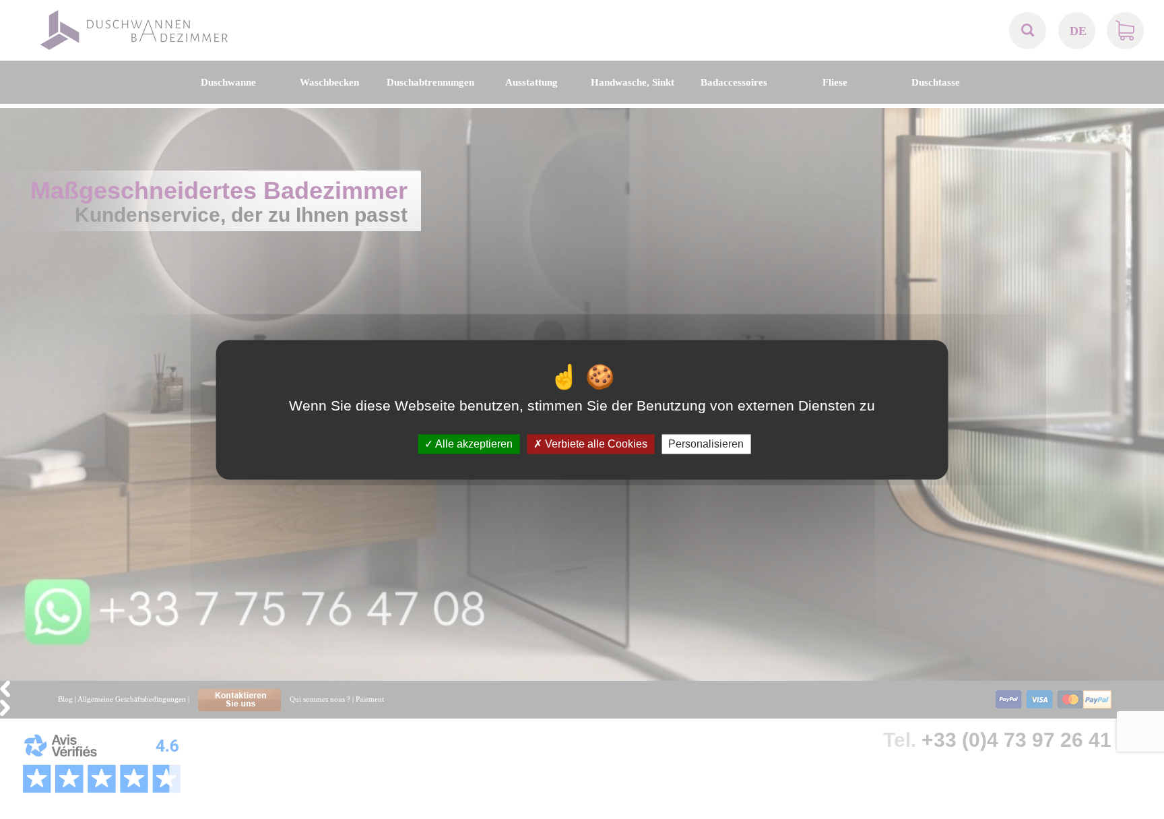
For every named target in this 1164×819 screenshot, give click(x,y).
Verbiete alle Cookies (594, 444)
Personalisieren (706, 444)
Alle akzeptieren (473, 444)
